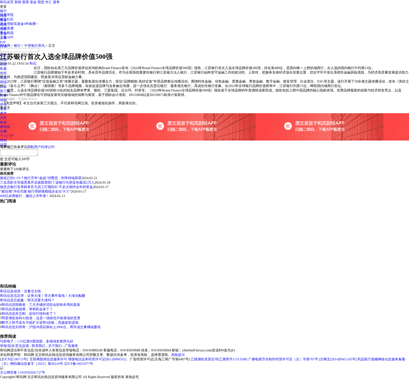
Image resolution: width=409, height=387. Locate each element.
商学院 (5, 127)
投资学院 (7, 15)
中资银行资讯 (34, 45)
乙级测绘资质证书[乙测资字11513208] (219, 359)
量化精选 (7, 33)
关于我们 (55, 346)
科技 (3, 122)
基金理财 (7, 24)
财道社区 (7, 19)
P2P (3, 42)
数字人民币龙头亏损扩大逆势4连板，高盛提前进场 (40, 322)
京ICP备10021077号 (78, 363)
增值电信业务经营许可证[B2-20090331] (97, 359)
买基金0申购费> (26, 24)
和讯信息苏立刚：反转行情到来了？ (29, 313)
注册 (3, 131)
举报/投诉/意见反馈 (14, 346)
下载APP (6, 37)
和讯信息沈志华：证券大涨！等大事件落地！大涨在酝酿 (42, 295)
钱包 (3, 140)
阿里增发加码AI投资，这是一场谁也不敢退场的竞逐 (41, 318)
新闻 (17, 2)
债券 (56, 2)
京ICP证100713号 (14, 359)
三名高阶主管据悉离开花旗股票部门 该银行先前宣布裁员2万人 (47, 182)
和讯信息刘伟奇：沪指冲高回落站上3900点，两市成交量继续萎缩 (51, 327)
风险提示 (178, 355)
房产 (3, 113)
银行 (3, 11)
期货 (40, 2)
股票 (25, 2)
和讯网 (5, 45)
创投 (3, 73)
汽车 (3, 118)
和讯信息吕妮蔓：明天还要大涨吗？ (27, 300)
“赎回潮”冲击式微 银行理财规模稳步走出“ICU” (35, 191)
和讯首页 (7, 2)
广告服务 (71, 346)
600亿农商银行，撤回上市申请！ (24, 196)
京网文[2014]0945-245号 (338, 359)
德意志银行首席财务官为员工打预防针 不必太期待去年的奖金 (46, 187)
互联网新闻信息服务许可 (48, 359)
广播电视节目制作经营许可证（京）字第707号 (283, 359)
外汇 (48, 2)
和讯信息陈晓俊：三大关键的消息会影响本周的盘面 (41, 304)
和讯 (32, 63)
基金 (33, 2)
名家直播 (7, 28)
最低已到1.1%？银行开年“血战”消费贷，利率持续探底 (41, 178)
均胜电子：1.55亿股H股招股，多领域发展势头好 (36, 341)
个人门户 (7, 136)
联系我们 (38, 346)
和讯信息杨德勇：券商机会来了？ (27, 309)
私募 (3, 68)
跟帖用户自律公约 (41, 147)
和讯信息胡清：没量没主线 (20, 291)
